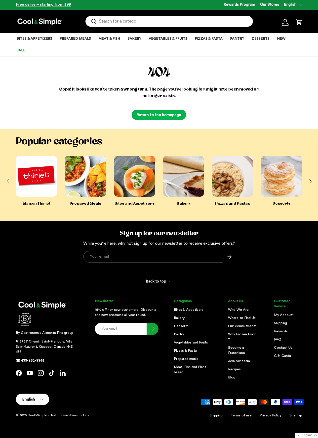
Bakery (184, 203)
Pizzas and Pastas (232, 203)
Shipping (280, 323)
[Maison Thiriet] (36, 176)
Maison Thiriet (36, 203)
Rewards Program (239, 4)
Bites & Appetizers (188, 310)
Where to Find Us (242, 318)
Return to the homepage (159, 115)
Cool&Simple (37, 415)
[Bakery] (183, 176)
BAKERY (134, 38)
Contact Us (283, 347)
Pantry (179, 334)
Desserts (281, 203)
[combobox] (169, 21)
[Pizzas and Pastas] (232, 176)
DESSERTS (261, 38)
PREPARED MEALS (75, 38)
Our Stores (269, 4)
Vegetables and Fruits (191, 342)
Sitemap (295, 415)
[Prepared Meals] (85, 176)
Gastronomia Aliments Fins (42, 333)
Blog (231, 377)
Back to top (156, 281)
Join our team (239, 361)
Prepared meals (186, 359)
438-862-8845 (32, 360)
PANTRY (237, 38)
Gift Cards (282, 356)
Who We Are (238, 310)
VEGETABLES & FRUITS (168, 38)
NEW (281, 38)
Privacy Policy (270, 415)
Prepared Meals (85, 203)
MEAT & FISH (109, 38)
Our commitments (242, 326)
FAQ (277, 339)
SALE (21, 50)
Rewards (281, 331)
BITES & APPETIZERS (34, 38)
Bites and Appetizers (135, 203)
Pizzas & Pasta (185, 350)
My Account (284, 315)
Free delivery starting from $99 (43, 4)
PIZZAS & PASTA (209, 38)
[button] (299, 22)
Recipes (234, 369)
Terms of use (241, 415)
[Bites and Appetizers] (134, 176)
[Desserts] (281, 176)
